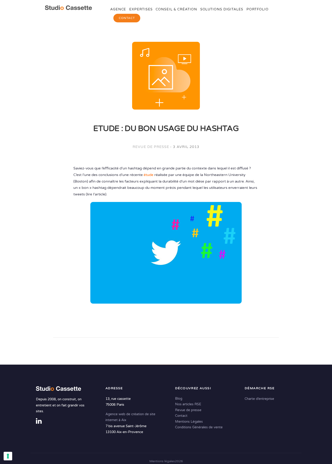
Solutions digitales (221, 9)
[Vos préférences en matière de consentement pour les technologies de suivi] (8, 456)
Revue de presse (151, 147)
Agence (118, 9)
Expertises (140, 9)
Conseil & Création (176, 9)
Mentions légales (162, 461)
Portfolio (257, 9)
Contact (127, 18)
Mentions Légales (189, 421)
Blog (178, 398)
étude (148, 175)
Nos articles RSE (188, 404)
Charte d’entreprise (259, 399)
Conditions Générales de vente (199, 427)
